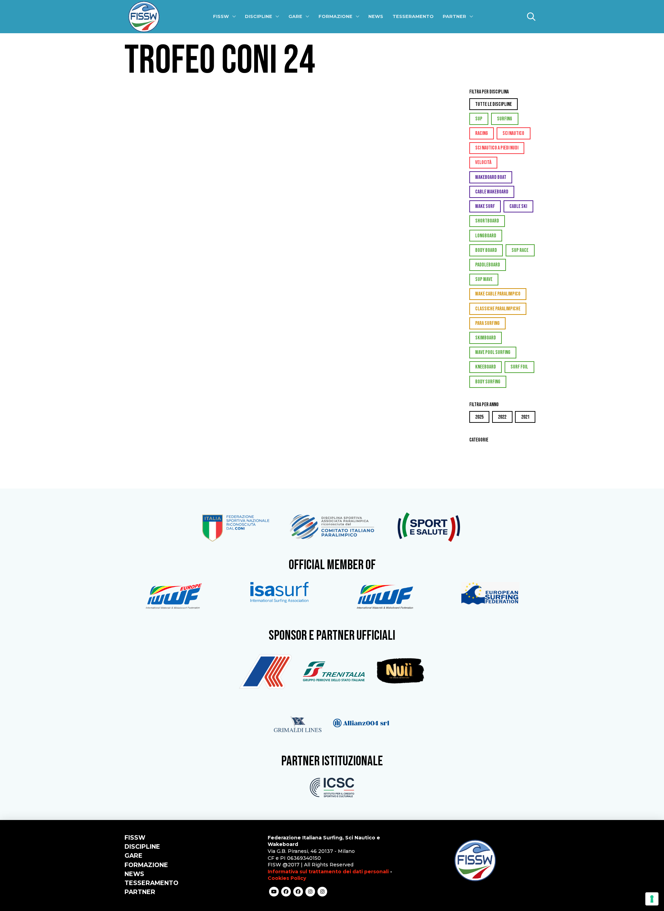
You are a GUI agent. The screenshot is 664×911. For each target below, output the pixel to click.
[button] (531, 16)
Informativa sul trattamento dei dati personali (328, 871)
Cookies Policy (287, 878)
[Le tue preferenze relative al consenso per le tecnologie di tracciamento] (651, 898)
